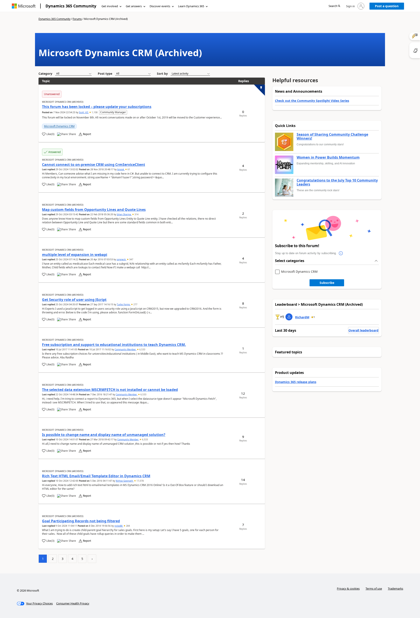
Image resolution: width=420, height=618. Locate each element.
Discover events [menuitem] (160, 6)
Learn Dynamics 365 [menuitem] (191, 6)
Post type (105, 73)
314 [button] (136, 214)
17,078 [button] (140, 480)
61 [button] (128, 169)
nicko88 (118, 525)
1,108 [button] (94, 112)
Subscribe (327, 283)
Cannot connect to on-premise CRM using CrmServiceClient (93, 164)
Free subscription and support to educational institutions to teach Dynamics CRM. (114, 344)
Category (45, 73)
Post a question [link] (387, 6)
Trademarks (395, 588)
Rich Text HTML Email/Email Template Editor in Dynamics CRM (96, 476)
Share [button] (72, 134)
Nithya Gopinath (125, 480)
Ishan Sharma (124, 214)
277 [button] (135, 304)
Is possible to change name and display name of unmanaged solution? (103, 434)
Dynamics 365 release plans (295, 382)
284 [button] (127, 525)
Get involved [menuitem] (110, 6)
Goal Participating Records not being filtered (81, 521)
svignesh (121, 259)
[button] (334, 6)
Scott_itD (84, 112)
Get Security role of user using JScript (74, 299)
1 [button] (314, 317)
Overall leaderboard (363, 330)
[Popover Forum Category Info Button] (341, 253)
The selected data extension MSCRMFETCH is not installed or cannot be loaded (110, 389)
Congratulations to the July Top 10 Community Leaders (337, 182)
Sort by (162, 73)
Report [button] (87, 134)
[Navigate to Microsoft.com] (23, 6)
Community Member (125, 349)
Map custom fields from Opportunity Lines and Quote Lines (94, 209)
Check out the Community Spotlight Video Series (312, 101)
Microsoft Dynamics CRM (59, 126)
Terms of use (374, 588)
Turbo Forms (124, 304)
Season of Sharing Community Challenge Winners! (332, 136)
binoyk (121, 169)
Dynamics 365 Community (71, 6)
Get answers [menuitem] (134, 6)
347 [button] (131, 259)
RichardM (302, 317)
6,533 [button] (142, 349)
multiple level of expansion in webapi (74, 254)
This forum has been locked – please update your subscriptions (96, 106)
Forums (77, 19)
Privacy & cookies (348, 588)
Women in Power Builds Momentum (328, 158)
